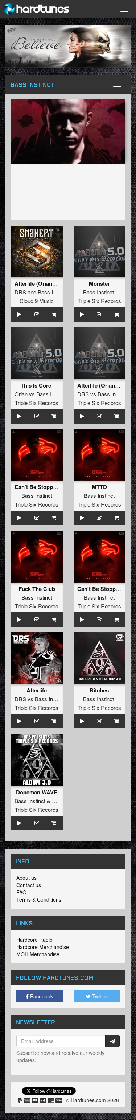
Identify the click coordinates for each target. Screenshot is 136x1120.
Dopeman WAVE (36, 792)
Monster (99, 283)
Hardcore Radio (34, 939)
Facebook (41, 996)
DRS (20, 292)
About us (26, 877)
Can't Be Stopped (37, 487)
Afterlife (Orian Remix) (43, 283)
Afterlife (36, 690)
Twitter (99, 996)
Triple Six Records (99, 301)
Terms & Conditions (38, 899)
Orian (21, 394)
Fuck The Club (36, 589)
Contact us (28, 885)
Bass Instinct (53, 292)
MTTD (99, 487)
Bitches (99, 690)
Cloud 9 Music (37, 301)
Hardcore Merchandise (42, 946)
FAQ (21, 892)
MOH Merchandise (37, 954)
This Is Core (37, 385)
